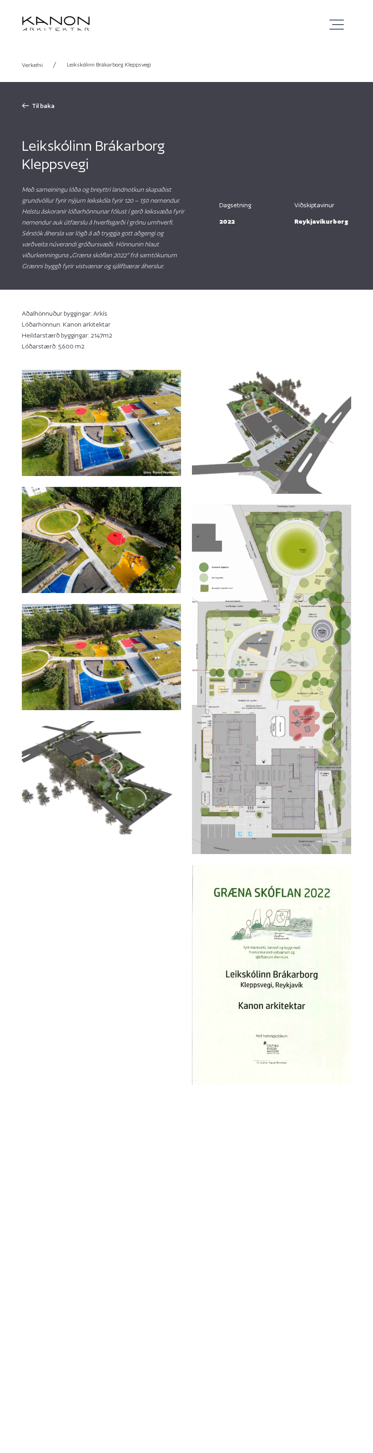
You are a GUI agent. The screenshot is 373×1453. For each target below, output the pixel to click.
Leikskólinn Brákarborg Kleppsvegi (109, 64)
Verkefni (39, 64)
